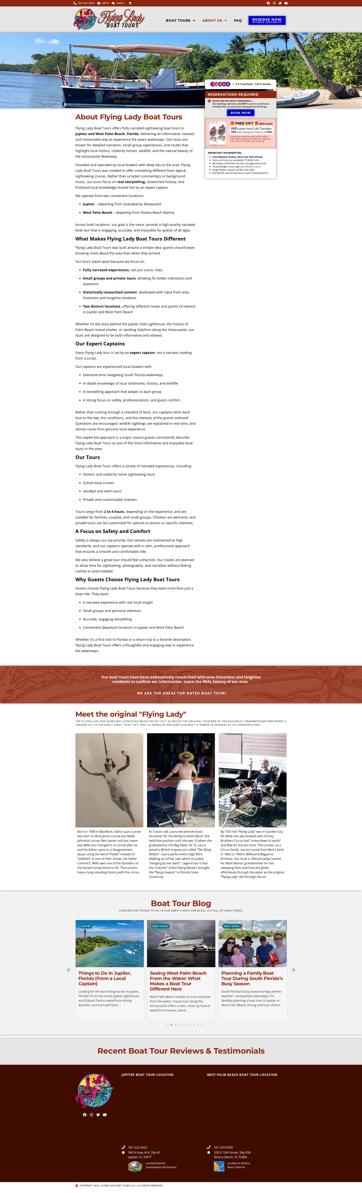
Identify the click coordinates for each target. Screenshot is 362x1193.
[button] (241, 84)
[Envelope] (286, 3)
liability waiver (253, 166)
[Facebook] (268, 3)
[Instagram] (274, 3)
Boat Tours (178, 20)
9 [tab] (198, 1025)
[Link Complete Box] (110, 970)
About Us (212, 20)
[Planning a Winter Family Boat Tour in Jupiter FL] (253, 943)
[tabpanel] (110, 971)
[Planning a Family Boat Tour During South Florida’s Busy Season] (182, 943)
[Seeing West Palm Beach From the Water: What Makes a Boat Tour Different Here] (110, 943)
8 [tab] (194, 1025)
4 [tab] (179, 1025)
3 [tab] (175, 1025)
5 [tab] (183, 1025)
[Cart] (130, 2)
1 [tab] (168, 1025)
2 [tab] (171, 1025)
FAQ (238, 20)
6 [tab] (187, 1025)
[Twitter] (280, 3)
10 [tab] (202, 1025)
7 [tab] (190, 1025)
